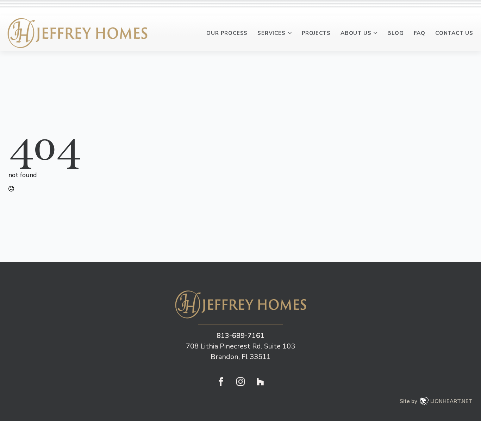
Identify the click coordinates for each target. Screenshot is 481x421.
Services (271, 33)
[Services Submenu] (291, 33)
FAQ (419, 33)
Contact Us (454, 33)
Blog (395, 33)
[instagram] (240, 381)
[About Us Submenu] (376, 33)
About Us (356, 33)
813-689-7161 (240, 335)
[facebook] (221, 381)
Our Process (227, 33)
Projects (316, 33)
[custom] (260, 381)
